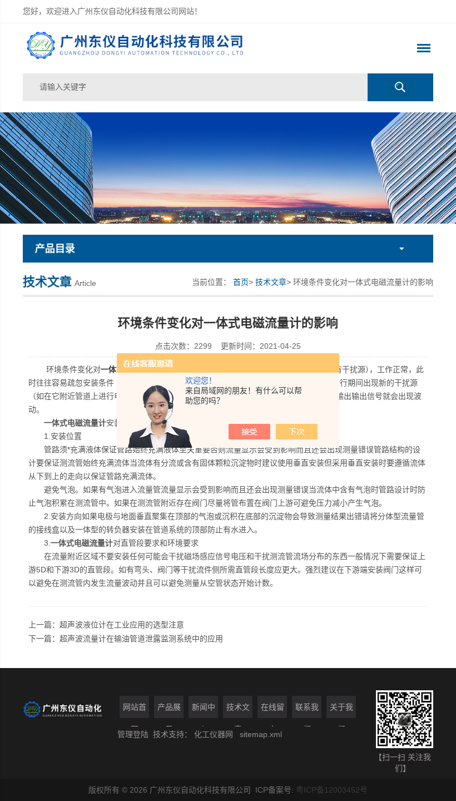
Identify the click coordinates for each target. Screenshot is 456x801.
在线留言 (272, 710)
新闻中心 (203, 710)
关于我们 (341, 710)
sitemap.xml (261, 734)
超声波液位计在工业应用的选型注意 (122, 624)
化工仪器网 (213, 734)
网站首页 (134, 710)
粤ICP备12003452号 (332, 789)
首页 (241, 282)
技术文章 (270, 282)
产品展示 (169, 710)
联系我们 (307, 710)
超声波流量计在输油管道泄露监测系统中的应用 (141, 638)
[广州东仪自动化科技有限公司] (146, 48)
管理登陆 (132, 734)
